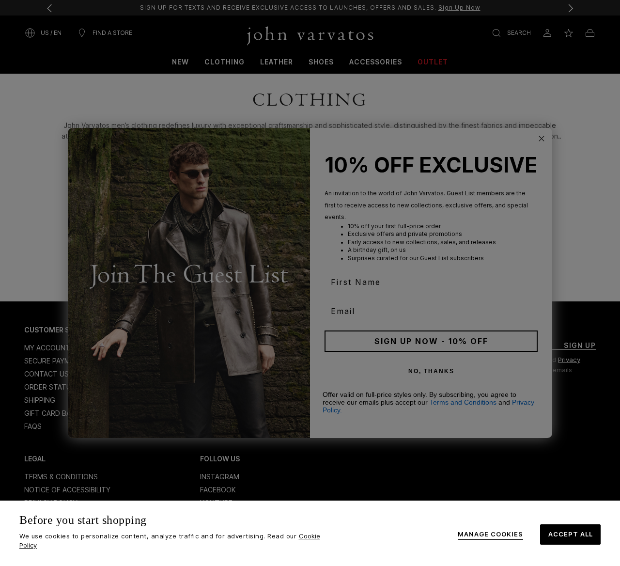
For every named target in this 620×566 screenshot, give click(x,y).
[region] (310, 533)
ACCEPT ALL (570, 534)
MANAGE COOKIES (490, 534)
